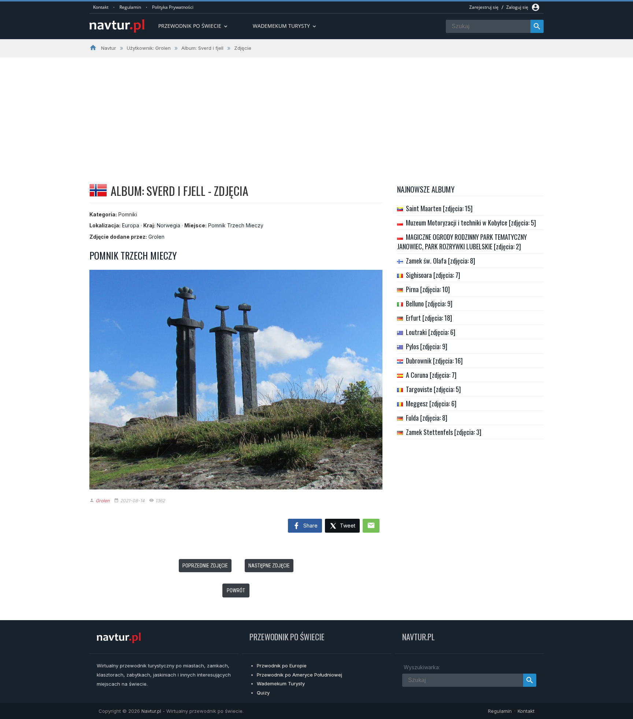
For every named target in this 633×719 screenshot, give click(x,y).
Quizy (263, 693)
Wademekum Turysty (281, 683)
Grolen (156, 237)
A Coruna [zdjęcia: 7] (431, 375)
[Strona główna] (116, 26)
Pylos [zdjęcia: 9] (426, 346)
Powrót (236, 590)
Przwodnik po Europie (282, 665)
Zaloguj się (517, 7)
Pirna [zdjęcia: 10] (428, 289)
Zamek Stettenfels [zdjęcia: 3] (443, 432)
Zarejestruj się (484, 7)
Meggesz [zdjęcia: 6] (431, 403)
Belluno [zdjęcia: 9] (429, 303)
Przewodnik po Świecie (193, 25)
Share (310, 525)
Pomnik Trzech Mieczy (235, 225)
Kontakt (100, 7)
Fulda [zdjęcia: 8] (426, 417)
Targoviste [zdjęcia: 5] (433, 389)
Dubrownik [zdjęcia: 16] (434, 360)
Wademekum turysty (285, 25)
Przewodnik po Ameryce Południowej (299, 675)
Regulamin (130, 7)
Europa (130, 225)
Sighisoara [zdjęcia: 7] (433, 275)
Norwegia (168, 225)
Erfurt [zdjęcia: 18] (429, 318)
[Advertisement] (316, 112)
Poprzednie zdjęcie (205, 566)
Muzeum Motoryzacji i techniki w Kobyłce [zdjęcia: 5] (471, 222)
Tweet (346, 525)
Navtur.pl (151, 711)
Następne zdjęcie (269, 566)
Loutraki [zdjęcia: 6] (430, 332)
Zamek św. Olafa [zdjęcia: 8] (440, 260)
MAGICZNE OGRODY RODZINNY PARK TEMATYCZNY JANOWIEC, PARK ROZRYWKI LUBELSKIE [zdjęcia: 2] (462, 241)
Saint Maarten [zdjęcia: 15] (439, 208)
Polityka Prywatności (172, 7)
